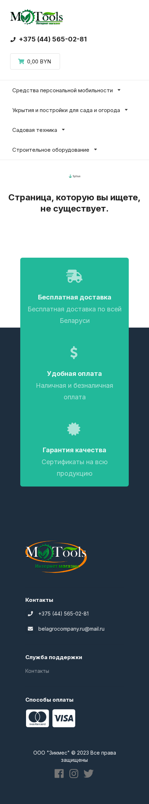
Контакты (37, 671)
